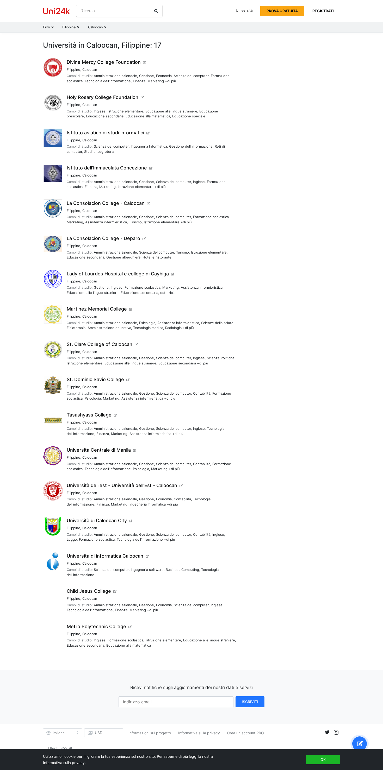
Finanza (139, 81)
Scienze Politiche (220, 358)
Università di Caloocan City (97, 520)
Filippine (73, 69)
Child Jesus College (89, 591)
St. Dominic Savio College (95, 379)
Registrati (323, 11)
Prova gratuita (282, 11)
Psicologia (147, 323)
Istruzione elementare (125, 111)
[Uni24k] (56, 11)
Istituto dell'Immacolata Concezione (107, 168)
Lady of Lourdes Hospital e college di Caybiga (118, 273)
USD (98, 732)
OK (323, 759)
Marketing (155, 81)
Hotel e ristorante (157, 257)
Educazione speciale (188, 116)
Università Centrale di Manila (99, 450)
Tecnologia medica (148, 328)
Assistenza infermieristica (106, 222)
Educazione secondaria (104, 116)
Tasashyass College (89, 415)
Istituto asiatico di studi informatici (105, 132)
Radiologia (173, 328)
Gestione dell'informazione (191, 146)
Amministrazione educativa (109, 328)
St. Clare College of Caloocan (99, 344)
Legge (72, 539)
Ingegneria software (147, 569)
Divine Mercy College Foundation (104, 62)
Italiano (59, 733)
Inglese (100, 111)
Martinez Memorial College (97, 309)
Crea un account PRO (245, 733)
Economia (164, 76)
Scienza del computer (191, 76)
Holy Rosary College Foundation (102, 97)
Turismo (135, 222)
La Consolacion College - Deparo (103, 238)
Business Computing (182, 569)
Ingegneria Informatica (149, 146)
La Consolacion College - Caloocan (106, 203)
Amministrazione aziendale (115, 76)
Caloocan (89, 69)
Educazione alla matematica (148, 116)
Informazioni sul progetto (149, 733)
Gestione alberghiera (123, 257)
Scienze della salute (217, 323)
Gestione (146, 76)
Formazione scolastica (211, 217)
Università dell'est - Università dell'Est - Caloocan (122, 485)
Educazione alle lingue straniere (171, 111)
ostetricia (167, 293)
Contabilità (201, 393)
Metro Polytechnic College (96, 626)
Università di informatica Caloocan (105, 556)
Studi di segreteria (99, 151)
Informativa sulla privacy (199, 733)
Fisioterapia (76, 328)
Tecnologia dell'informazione (108, 81)
